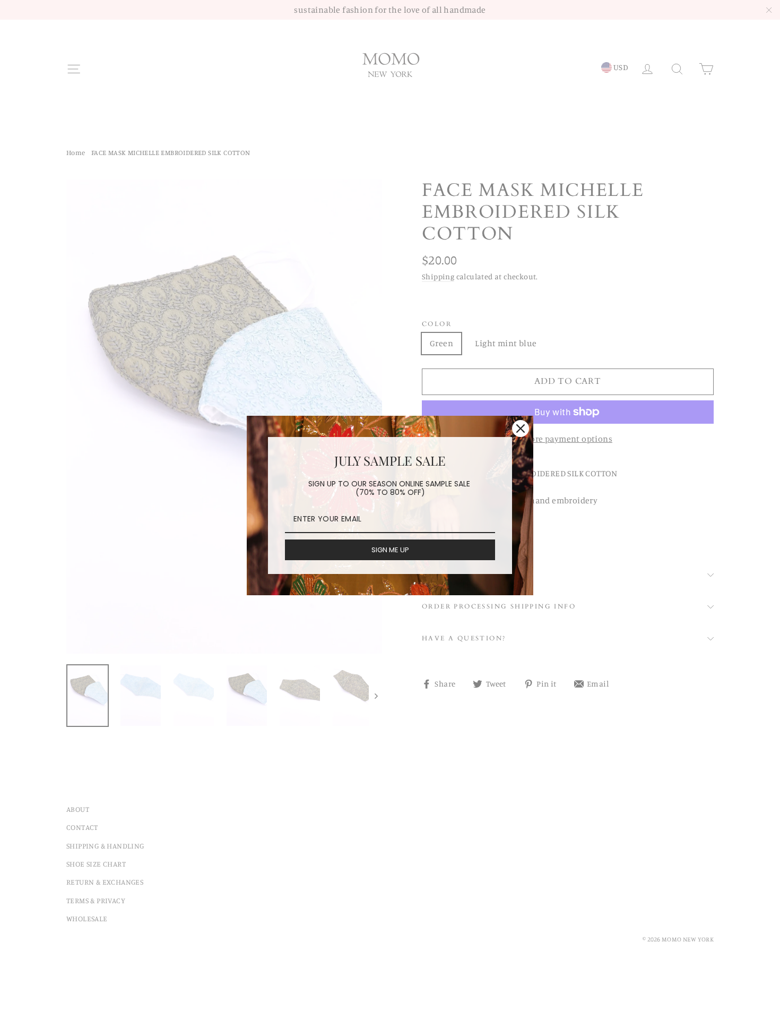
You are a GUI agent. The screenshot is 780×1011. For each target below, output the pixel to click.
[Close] (520, 428)
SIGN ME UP (390, 550)
